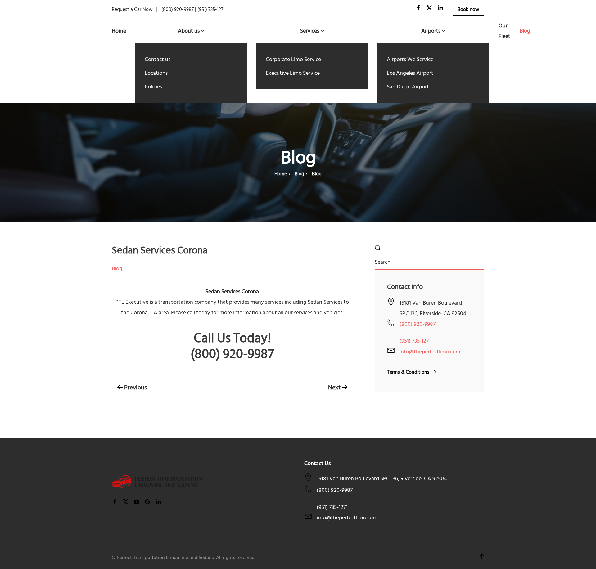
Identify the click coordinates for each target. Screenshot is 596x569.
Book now (468, 9)
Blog (525, 30)
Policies (153, 86)
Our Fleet (504, 31)
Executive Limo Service (293, 73)
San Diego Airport (408, 86)
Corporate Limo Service (293, 59)
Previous (135, 387)
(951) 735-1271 (415, 340)
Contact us (157, 59)
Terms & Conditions (408, 372)
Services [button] (309, 30)
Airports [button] (430, 30)
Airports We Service (410, 59)
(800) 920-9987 (418, 324)
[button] (481, 557)
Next (334, 387)
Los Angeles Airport (410, 73)
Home (119, 30)
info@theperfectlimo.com (430, 351)
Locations (156, 73)
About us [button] (189, 30)
